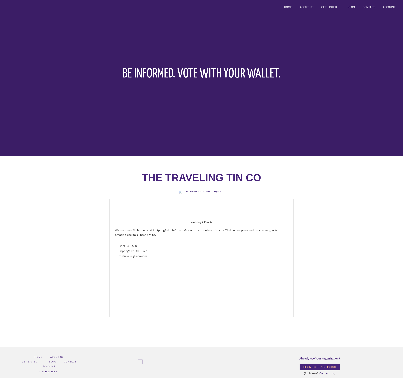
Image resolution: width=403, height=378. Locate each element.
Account (389, 7)
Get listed (329, 7)
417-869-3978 (48, 371)
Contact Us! (326, 373)
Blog (351, 7)
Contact (369, 7)
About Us (306, 7)
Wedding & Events (201, 222)
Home (288, 7)
